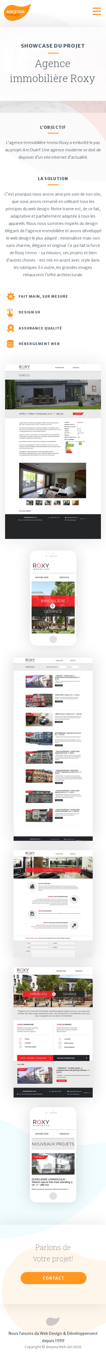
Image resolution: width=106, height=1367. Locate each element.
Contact (53, 1278)
